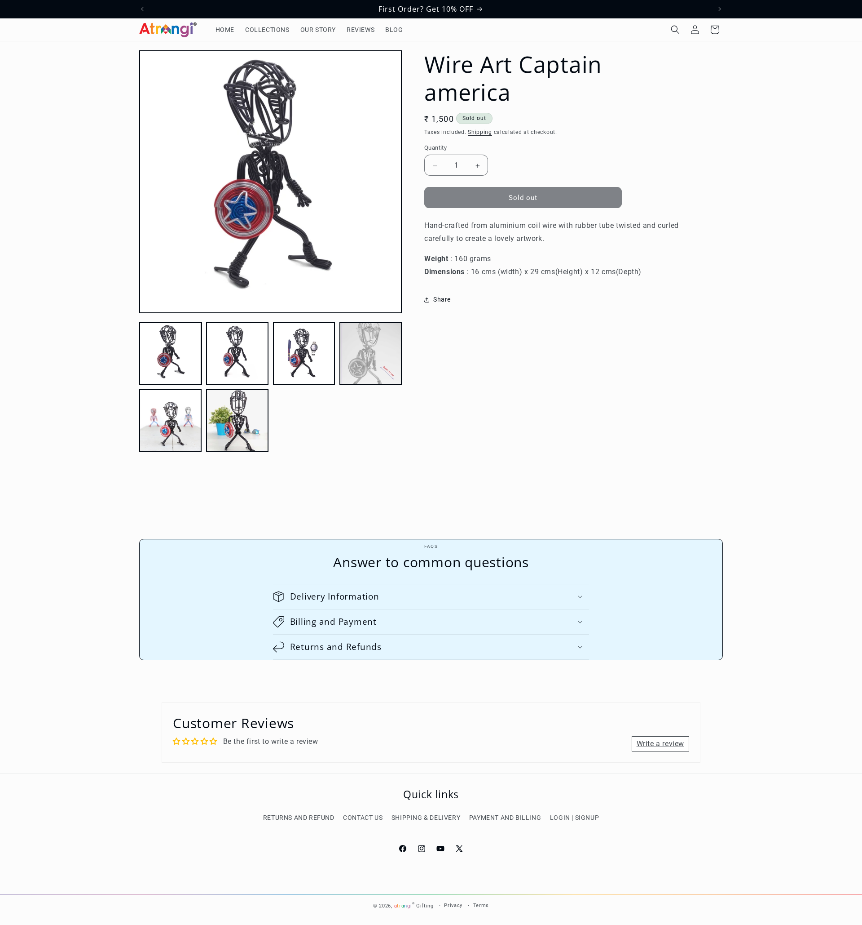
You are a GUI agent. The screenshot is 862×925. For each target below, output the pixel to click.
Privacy (453, 905)
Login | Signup (574, 817)
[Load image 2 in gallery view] (237, 353)
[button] (675, 30)
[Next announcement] (720, 9)
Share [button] (442, 299)
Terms (481, 905)
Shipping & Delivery (425, 817)
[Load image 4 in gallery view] (370, 353)
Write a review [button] (660, 743)
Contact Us (363, 817)
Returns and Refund (298, 817)
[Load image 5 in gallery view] (170, 420)
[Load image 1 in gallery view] (170, 353)
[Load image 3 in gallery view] (304, 353)
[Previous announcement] (142, 9)
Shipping (480, 132)
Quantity (435, 148)
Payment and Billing (505, 817)
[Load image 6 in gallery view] (237, 420)
